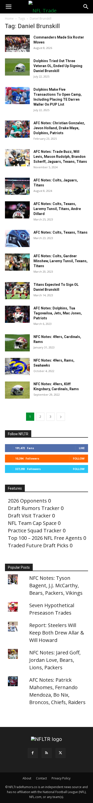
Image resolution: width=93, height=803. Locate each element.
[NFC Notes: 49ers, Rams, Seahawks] (17, 366)
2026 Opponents (27, 500)
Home (9, 18)
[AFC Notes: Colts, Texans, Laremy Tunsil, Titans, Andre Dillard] (17, 209)
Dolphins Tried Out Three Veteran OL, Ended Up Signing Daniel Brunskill (57, 66)
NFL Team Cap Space (32, 523)
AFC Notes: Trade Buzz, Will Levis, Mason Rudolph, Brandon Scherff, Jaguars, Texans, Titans (60, 157)
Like (82, 448)
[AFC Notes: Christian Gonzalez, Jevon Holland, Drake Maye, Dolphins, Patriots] (17, 129)
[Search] (86, 6)
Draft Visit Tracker (29, 515)
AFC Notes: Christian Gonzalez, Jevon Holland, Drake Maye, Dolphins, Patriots (59, 128)
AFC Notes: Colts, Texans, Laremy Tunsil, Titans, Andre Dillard (57, 209)
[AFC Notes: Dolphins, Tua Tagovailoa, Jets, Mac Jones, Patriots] (17, 314)
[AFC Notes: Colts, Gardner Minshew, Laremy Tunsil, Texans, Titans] (17, 262)
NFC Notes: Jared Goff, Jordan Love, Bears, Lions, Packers (55, 660)
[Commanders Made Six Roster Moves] (17, 43)
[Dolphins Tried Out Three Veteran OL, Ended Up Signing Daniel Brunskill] (17, 67)
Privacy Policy (61, 778)
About (27, 778)
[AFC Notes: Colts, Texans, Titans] (17, 238)
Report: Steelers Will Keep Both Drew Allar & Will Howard (56, 632)
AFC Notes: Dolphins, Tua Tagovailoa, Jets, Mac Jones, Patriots (57, 313)
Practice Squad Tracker (35, 530)
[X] (60, 753)
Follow (79, 458)
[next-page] (61, 417)
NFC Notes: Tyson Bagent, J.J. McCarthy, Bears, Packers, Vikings (56, 585)
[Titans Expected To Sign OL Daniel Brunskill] (17, 290)
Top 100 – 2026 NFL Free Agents (45, 538)
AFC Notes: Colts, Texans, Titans (60, 232)
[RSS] (47, 753)
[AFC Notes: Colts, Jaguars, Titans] (17, 186)
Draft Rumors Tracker (34, 508)
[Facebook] (33, 753)
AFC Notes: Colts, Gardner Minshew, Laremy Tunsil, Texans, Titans (60, 261)
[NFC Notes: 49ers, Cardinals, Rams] (17, 342)
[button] (8, 6)
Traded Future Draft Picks (38, 545)
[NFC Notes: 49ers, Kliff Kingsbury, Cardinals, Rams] (17, 390)
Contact (41, 778)
